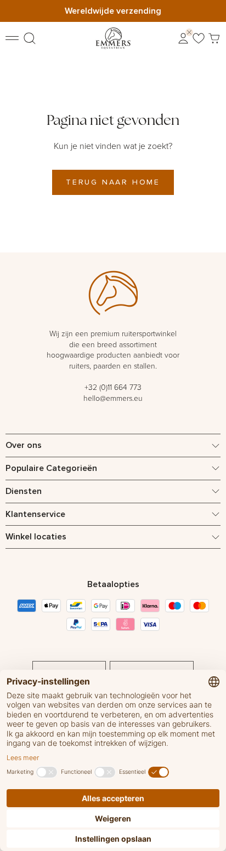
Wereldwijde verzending (113, 10)
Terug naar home (113, 181)
